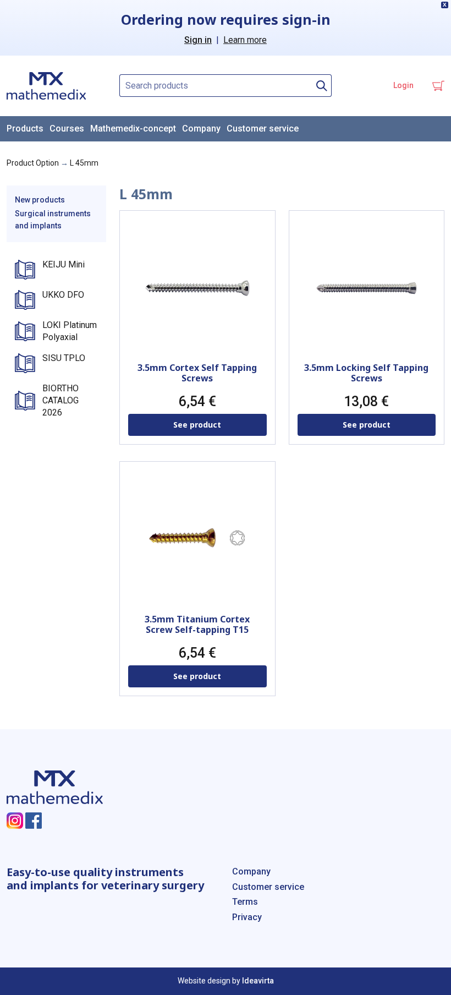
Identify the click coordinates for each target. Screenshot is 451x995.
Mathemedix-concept (133, 128)
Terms (245, 901)
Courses (67, 128)
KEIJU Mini (63, 264)
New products (40, 199)
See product (197, 424)
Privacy (247, 917)
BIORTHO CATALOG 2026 (60, 400)
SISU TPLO (63, 358)
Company (201, 128)
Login (403, 85)
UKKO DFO (63, 294)
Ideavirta (258, 980)
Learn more (245, 40)
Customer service (263, 128)
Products (25, 128)
